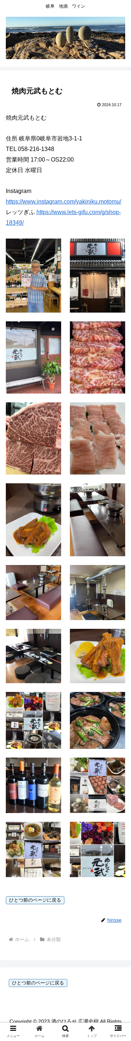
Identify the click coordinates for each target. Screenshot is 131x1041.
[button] (117, 972)
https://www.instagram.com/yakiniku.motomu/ (63, 201)
